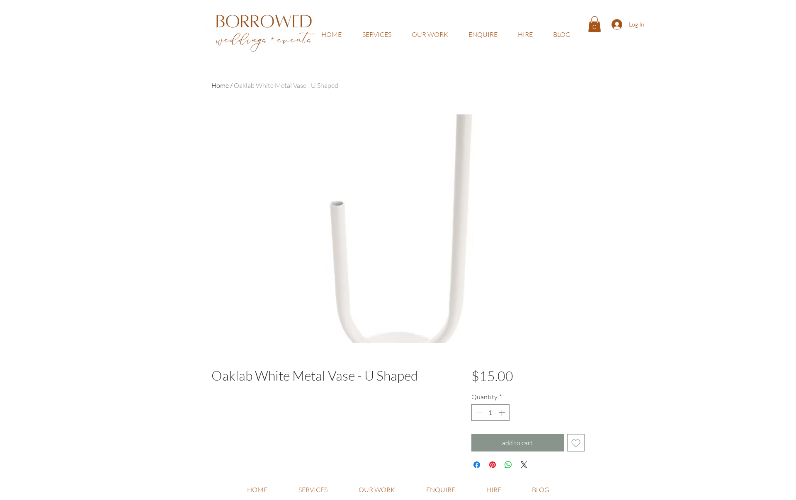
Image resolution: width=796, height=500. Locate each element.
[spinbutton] (490, 412)
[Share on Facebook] (477, 465)
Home (220, 85)
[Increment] (502, 412)
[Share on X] (524, 465)
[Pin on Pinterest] (493, 465)
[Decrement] (478, 412)
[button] (594, 24)
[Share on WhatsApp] (508, 465)
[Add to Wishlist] (576, 442)
